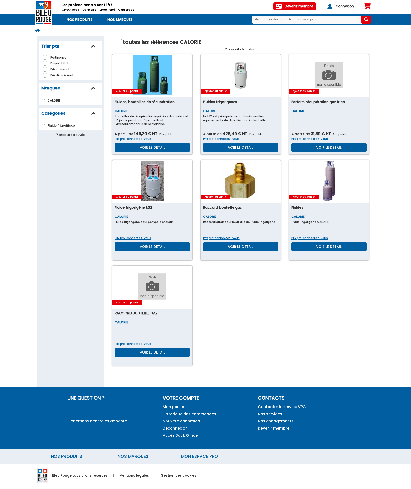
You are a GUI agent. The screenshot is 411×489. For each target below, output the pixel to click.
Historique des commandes (189, 414)
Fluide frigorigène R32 (133, 207)
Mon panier (173, 407)
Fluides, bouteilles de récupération (145, 101)
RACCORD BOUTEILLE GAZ (136, 313)
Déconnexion (175, 428)
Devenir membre (273, 428)
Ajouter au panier (127, 91)
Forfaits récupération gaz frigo (318, 101)
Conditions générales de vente (97, 421)
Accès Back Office (180, 435)
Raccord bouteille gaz (222, 207)
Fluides (297, 207)
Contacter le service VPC (282, 407)
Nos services (270, 414)
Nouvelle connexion (181, 421)
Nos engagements (276, 421)
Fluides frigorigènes (220, 101)
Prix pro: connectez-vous (133, 139)
